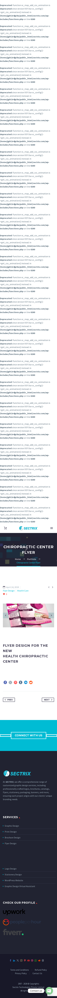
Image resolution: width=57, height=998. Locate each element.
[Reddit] (31, 682)
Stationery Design (13, 874)
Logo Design (10, 868)
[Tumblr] (20, 682)
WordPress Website (14, 880)
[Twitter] (10, 682)
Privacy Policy (21, 973)
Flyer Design (10, 843)
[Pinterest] (15, 682)
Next (47, 700)
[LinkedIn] (25, 682)
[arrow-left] (5, 615)
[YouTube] (28, 960)
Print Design (11, 831)
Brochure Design (12, 837)
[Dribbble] (32, 960)
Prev (10, 700)
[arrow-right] (51, 615)
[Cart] (5, 528)
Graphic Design (12, 825)
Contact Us (37, 973)
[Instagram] (21, 960)
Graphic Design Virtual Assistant (20, 886)
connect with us (28, 735)
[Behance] (46, 960)
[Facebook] (5, 682)
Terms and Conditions (19, 970)
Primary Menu (51, 528)
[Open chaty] (49, 991)
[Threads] (43, 960)
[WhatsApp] (36, 960)
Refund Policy (41, 970)
